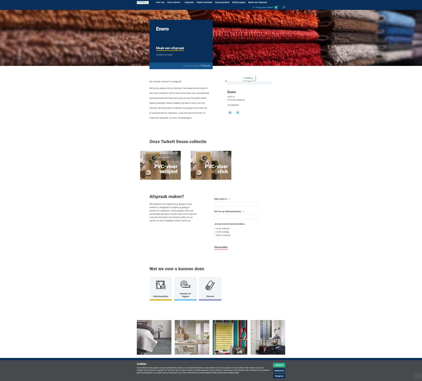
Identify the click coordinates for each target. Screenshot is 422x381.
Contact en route (164, 54)
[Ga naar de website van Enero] (229, 112)
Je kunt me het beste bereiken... (230, 224)
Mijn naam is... (222, 199)
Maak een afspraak (170, 48)
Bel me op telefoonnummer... (229, 211)
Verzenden (221, 247)
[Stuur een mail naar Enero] (237, 112)
